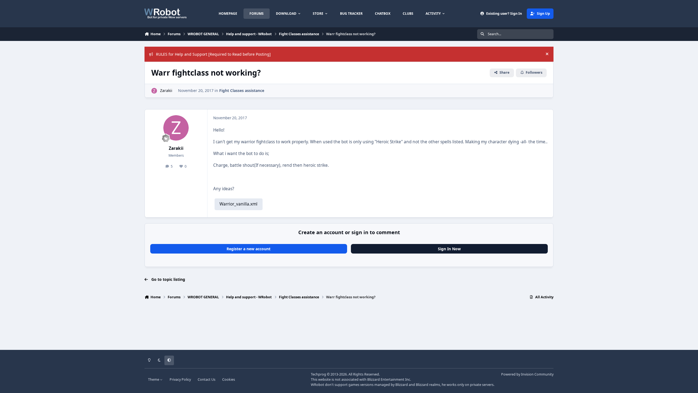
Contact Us (206, 379)
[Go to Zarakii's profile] (154, 91)
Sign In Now (449, 248)
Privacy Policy (180, 379)
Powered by (527, 374)
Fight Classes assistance (241, 90)
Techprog (318, 374)
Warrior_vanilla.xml (238, 204)
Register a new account (248, 248)
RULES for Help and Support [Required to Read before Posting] (213, 54)
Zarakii (166, 90)
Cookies (228, 379)
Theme (154, 379)
